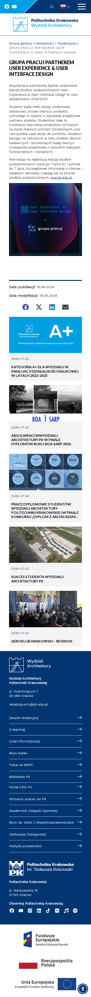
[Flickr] (57, 910)
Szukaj (51, 6)
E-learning (17, 730)
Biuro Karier (18, 753)
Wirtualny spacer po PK (27, 799)
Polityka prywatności (25, 846)
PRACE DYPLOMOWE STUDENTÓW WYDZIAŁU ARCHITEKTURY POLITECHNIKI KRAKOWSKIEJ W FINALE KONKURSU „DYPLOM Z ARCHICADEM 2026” (45, 510)
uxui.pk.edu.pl (61, 178)
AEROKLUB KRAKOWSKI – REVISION (42, 641)
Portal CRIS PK (20, 787)
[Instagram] (30, 910)
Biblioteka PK (19, 777)
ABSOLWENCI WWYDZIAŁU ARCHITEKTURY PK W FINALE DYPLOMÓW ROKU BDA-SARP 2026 (41, 439)
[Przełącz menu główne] (82, 6)
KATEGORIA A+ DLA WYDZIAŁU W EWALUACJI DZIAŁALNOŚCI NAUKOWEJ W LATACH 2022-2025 (45, 371)
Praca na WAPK (21, 765)
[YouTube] (21, 910)
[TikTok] (48, 910)
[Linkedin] (39, 910)
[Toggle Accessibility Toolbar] (83, 989)
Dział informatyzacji (24, 741)
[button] (25, 307)
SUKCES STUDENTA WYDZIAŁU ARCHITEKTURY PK (37, 579)
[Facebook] (6, 6)
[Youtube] (14, 6)
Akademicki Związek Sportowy (33, 811)
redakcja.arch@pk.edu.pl (28, 704)
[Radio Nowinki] (66, 910)
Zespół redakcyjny (23, 718)
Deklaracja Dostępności (27, 834)
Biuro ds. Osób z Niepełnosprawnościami (41, 822)
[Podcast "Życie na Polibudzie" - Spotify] (75, 910)
